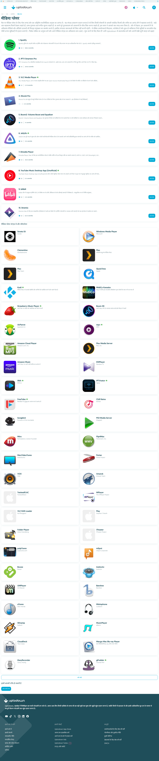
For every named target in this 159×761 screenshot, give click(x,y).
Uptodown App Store (63, 729)
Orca (129, 1)
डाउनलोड (152, 48)
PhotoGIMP (42, 1)
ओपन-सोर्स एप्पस (6, 689)
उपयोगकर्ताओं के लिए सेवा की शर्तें (114, 729)
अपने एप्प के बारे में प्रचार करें (63, 736)
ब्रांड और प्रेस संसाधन (12, 743)
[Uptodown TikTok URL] (10, 716)
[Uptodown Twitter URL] (14, 716)
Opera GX (10, 1)
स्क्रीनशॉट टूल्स (112, 1)
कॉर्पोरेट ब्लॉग (9, 746)
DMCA (106, 743)
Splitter (51, 1)
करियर (7, 750)
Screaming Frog (139, 1)
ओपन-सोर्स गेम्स (89, 1)
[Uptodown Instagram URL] (19, 716)
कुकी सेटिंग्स (108, 736)
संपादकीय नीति (9, 736)
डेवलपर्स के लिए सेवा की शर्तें (112, 740)
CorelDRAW (79, 1)
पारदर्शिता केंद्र (9, 739)
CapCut (98, 1)
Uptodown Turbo (63, 743)
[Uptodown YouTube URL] (6, 716)
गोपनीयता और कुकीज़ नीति (112, 732)
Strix (104, 1)
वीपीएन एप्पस (33, 1)
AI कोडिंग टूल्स (60, 1)
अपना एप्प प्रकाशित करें (62, 732)
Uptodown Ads (60, 739)
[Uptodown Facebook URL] (27, 716)
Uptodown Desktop (22, 1)
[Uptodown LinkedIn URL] (23, 716)
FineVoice (122, 1)
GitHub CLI (69, 1)
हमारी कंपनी (8, 732)
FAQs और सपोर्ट (60, 746)
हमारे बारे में (8, 729)
